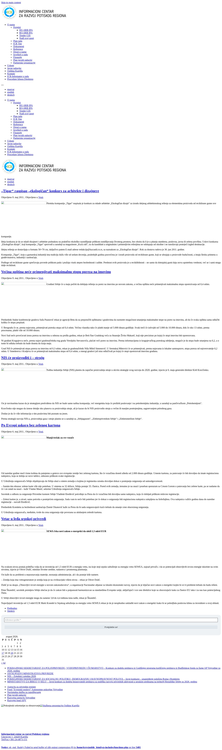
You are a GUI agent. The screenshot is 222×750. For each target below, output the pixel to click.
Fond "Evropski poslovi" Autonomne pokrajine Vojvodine (35, 689)
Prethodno (12, 608)
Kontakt (11, 73)
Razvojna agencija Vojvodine (21, 697)
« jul (3, 663)
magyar (10, 89)
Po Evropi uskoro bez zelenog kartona (30, 425)
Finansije (17, 57)
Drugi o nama (19, 52)
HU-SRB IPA (26, 30)
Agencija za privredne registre (21, 687)
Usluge (10, 65)
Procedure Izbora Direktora (20, 79)
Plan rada (17, 41)
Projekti (17, 27)
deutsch (10, 95)
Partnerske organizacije (24, 62)
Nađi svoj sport (26, 38)
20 (12, 653)
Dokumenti (18, 46)
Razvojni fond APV (16, 700)
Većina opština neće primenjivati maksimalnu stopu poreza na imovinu (56, 272)
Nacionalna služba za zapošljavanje (24, 692)
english (10, 92)
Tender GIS (25, 35)
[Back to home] (38, 19)
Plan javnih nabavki (22, 60)
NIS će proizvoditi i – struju (22, 358)
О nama (11, 24)
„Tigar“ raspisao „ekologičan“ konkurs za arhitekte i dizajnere (50, 191)
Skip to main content (11, 2)
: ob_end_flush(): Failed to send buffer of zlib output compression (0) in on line (71, 747)
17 (3, 653)
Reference (18, 49)
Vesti (40, 197)
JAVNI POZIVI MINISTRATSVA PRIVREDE (30, 673)
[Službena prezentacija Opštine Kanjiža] (59, 705)
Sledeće (11, 611)
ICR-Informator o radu (18, 76)
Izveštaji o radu (20, 54)
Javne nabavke (14, 68)
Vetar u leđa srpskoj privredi (23, 519)
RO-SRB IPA (26, 32)
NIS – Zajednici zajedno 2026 (21, 676)
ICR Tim (17, 43)
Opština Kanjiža (15, 71)
